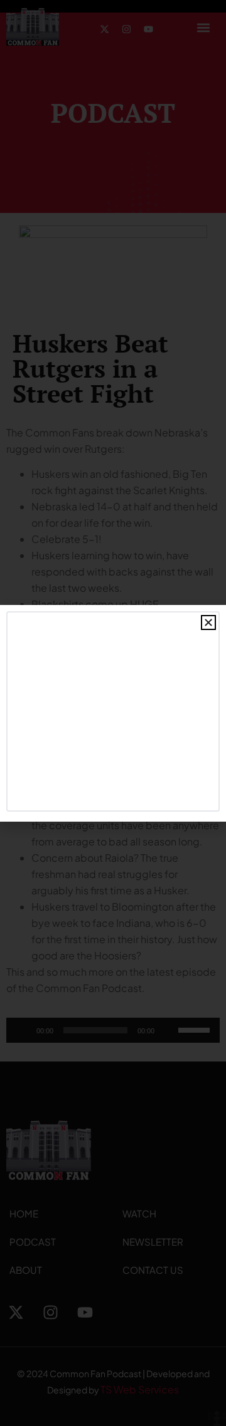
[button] (208, 622)
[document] (113, 713)
